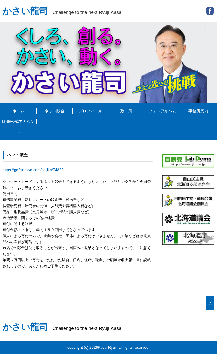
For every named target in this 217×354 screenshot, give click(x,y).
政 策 (126, 111)
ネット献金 (54, 111)
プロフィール (90, 111)
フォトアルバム (162, 111)
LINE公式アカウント (18, 126)
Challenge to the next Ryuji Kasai (63, 12)
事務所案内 (198, 111)
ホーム (18, 111)
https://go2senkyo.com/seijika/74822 (33, 170)
